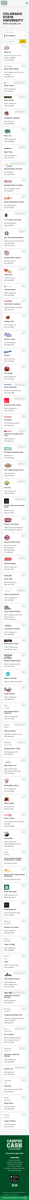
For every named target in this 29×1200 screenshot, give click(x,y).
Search (23, 41)
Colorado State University (14, 1162)
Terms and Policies (13, 1194)
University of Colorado (14, 1164)
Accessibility (6, 1194)
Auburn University (14, 1160)
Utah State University (14, 1170)
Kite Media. (22, 1192)
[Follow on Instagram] (16, 1185)
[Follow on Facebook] (13, 1185)
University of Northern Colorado (14, 1168)
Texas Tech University (14, 1166)
